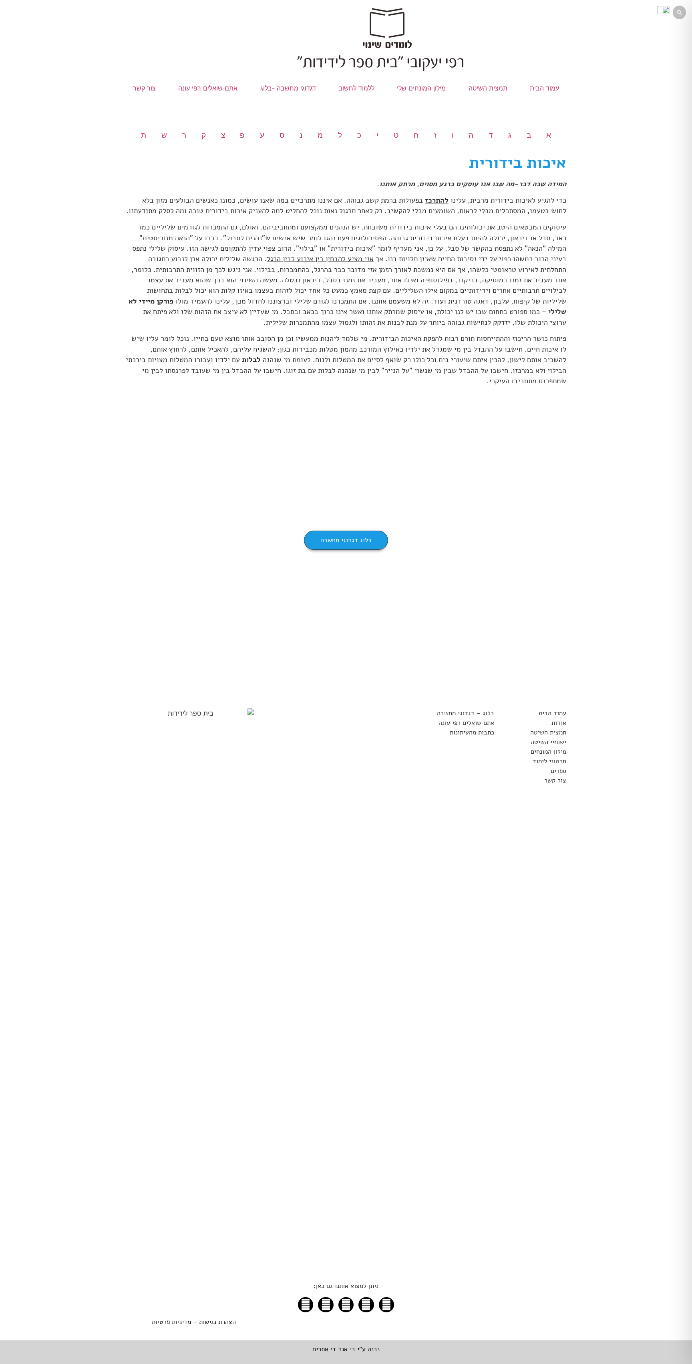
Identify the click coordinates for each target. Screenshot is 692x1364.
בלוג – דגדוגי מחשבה (465, 713)
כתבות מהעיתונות (472, 732)
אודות (558, 722)
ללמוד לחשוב (356, 88)
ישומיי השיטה (548, 742)
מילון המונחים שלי (421, 88)
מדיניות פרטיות (171, 1322)
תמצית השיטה (488, 88)
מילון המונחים (548, 751)
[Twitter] (386, 1304)
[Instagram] (325, 1304)
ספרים (558, 770)
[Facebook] (305, 1304)
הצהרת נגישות (217, 1322)
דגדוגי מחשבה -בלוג (288, 88)
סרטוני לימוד (549, 761)
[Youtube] (346, 1304)
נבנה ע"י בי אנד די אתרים (346, 1349)
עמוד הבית (544, 88)
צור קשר (144, 88)
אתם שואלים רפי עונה (207, 88)
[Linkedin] (366, 1304)
